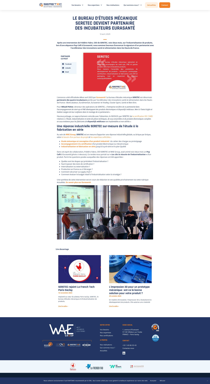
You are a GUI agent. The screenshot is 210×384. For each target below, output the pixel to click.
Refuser (162, 380)
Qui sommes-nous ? (131, 5)
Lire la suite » (63, 306)
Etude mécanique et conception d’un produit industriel (85, 141)
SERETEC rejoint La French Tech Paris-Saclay (76, 288)
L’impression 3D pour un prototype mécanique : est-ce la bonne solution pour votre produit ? (129, 290)
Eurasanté (100, 97)
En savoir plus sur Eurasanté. (78, 182)
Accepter (153, 380)
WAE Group (71, 134)
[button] (69, 64)
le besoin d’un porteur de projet (75, 137)
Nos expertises (93, 5)
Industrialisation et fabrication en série (78, 146)
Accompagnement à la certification (76, 144)
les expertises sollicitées (100, 137)
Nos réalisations (113, 5)
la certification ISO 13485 (142, 116)
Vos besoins (76, 5)
